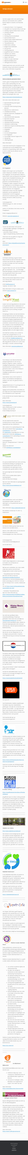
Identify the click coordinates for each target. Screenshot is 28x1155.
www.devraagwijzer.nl (13, 216)
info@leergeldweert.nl (16, 338)
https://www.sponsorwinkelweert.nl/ (12, 485)
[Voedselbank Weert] (7, 2)
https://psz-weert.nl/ (8, 1045)
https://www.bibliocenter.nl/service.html (13, 1088)
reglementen (7, 432)
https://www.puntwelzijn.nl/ (10, 402)
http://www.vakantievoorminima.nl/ (12, 831)
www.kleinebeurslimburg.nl (9, 620)
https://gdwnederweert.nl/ (18, 507)
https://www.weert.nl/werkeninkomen (12, 97)
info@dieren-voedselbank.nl (13, 447)
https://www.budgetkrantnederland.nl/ (12, 678)
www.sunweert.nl (11, 290)
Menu (26, 2)
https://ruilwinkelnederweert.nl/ (11, 894)
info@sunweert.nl (10, 284)
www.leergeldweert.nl (17, 346)
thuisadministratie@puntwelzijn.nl (11, 577)
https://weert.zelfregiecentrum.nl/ (11, 1131)
